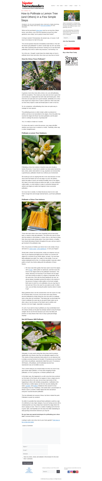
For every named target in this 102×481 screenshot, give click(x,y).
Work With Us (29, 471)
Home (58, 5)
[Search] (79, 37)
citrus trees (39, 30)
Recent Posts (29, 469)
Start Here (53, 5)
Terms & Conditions (29, 472)
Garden (61, 5)
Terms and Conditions (45, 25)
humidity (28, 386)
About (29, 468)
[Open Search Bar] (80, 5)
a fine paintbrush (41, 248)
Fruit (29, 10)
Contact (75, 5)
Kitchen (66, 5)
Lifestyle (70, 5)
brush (30, 269)
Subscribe (72, 48)
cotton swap (32, 248)
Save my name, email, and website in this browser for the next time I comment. (41, 457)
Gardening (26, 10)
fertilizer (35, 386)
